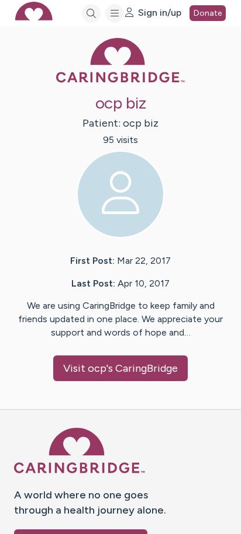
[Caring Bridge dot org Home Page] (120, 80)
